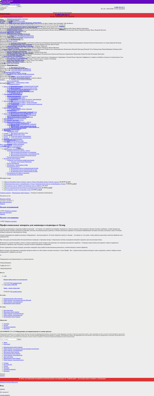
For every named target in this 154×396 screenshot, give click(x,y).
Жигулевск (3, 36)
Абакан (2, 27)
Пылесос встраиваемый (9, 207)
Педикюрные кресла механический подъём (24, 88)
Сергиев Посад (70, 57)
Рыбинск (24, 55)
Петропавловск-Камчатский (50, 54)
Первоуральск (14, 54)
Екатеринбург (4, 23)
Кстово (37, 44)
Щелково (3, 71)
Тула (36, 60)
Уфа (65, 23)
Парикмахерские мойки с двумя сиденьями (24, 102)
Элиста (19, 73)
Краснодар (11, 44)
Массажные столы (12, 131)
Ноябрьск (37, 51)
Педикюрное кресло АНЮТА (32, 186)
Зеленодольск (19, 38)
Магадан (2, 47)
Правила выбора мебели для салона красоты (15, 279)
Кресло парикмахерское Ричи (32, 187)
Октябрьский (17, 52)
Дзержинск (3, 33)
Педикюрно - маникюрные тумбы (17, 165)
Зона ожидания (8, 118)
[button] (11, 211)
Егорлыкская (4, 35)
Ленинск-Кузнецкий (14, 46)
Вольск (77, 30)
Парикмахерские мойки (18, 98)
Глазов (24, 31)
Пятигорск (101, 54)
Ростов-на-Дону (43, 23)
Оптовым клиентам (10, 327)
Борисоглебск (68, 28)
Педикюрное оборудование (12, 158)
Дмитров (19, 33)
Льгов (32, 46)
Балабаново (3, 28)
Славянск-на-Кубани (97, 57)
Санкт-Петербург (58, 23)
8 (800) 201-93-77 (119, 7)
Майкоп (17, 47)
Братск (74, 28)
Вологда (63, 30)
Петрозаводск (37, 54)
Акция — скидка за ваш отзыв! (12, 288)
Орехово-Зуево (38, 52)
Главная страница (5, 193)
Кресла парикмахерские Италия (17, 115)
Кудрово (42, 44)
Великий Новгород (6, 30)
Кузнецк (47, 44)
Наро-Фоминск (22, 49)
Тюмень (40, 60)
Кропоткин (31, 44)
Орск (45, 52)
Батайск (27, 28)
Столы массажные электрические (21, 70)
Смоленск (107, 57)
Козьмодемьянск (78, 43)
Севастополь (44, 57)
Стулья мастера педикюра (15, 174)
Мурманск (45, 47)
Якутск (2, 76)
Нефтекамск (41, 49)
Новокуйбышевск (107, 49)
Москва (23, 23)
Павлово (2, 54)
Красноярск (16, 23)
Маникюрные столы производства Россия (23, 126)
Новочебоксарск (14, 51)
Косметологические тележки (16, 157)
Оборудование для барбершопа (13, 139)
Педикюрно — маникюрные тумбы (18, 82)
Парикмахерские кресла (14, 94)
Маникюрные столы (13, 125)
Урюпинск (16, 62)
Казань (11, 23)
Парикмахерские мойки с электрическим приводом (26, 104)
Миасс (22, 47)
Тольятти (23, 60)
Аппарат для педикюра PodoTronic (21, 76)
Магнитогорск (10, 47)
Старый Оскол (19, 59)
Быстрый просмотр (6, 202)
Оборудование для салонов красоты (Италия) (17, 114)
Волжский (58, 30)
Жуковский (10, 36)
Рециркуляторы (12, 110)
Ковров (71, 43)
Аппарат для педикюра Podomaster (21, 79)
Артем (48, 27)
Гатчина (5, 31)
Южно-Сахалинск (5, 75)
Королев (112, 43)
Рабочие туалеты (12, 41)
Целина (2, 67)
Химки (9, 65)
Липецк (23, 46)
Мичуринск (27, 47)
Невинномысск (32, 49)
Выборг (88, 30)
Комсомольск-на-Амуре (102, 43)
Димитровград (11, 33)
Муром (51, 47)
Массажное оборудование (11, 130)
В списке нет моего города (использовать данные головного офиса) (20, 78)
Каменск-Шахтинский (37, 43)
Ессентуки (27, 35)
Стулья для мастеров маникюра (16, 118)
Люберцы (37, 46)
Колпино (92, 43)
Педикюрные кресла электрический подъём (24, 171)
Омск (36, 23)
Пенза (7, 54)
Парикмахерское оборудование (13, 86)
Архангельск (54, 27)
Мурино (39, 47)
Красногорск (4, 44)
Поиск (19, 6)
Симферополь (86, 57)
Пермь (20, 54)
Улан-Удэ (3, 62)
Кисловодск (64, 43)
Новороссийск (117, 49)
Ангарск (25, 27)
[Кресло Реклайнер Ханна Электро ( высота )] (18, 182)
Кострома (118, 43)
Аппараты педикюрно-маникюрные (18, 123)
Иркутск (20, 39)
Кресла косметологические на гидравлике (23, 152)
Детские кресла (15, 93)
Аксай (7, 27)
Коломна (86, 43)
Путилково (94, 54)
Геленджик (11, 31)
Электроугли (12, 73)
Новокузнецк (98, 49)
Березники (39, 28)
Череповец (17, 68)
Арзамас (37, 27)
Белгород (33, 28)
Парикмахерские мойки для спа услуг (22, 101)
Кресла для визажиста (13, 147)
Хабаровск (3, 65)
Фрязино (2, 63)
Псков (83, 54)
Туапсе (33, 60)
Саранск (28, 57)
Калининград (9, 43)
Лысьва (28, 46)
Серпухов (78, 57)
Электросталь (4, 73)
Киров (59, 43)
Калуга (15, 43)
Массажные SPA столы (18, 67)
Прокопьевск (69, 54)
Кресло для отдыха (13, 120)
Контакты (7, 328)
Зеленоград (10, 38)
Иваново (2, 39)
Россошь (2, 55)
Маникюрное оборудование (12, 122)
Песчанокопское (28, 54)
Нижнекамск (68, 49)
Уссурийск (22, 62)
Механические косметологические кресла (23, 125)
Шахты (2, 70)
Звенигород (3, 38)
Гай (1, 31)
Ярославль (11, 76)
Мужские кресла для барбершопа (17, 142)
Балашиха (16, 28)
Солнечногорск (115, 57)
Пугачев (87, 54)
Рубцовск (18, 55)
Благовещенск (59, 28)
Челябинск (70, 23)
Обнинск (3, 52)
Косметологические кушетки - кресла (18, 150)
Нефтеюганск (49, 49)
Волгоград (38, 30)
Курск (57, 44)
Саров (38, 57)
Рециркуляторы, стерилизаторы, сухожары (20, 112)
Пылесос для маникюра (9, 218)
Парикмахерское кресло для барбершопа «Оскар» (50, 184)
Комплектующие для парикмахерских (18, 90)
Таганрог (3, 60)
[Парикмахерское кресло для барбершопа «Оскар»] (19, 184)
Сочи (5, 59)
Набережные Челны (6, 49)
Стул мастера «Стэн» (24, 189)
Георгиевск (18, 31)
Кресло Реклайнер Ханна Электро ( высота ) (46, 182)
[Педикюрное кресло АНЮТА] (13, 186)
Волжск (52, 30)
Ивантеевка (9, 39)
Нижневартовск (58, 49)
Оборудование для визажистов (13, 146)
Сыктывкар (52, 59)
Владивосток (16, 30)
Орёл (26, 52)
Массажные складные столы (19, 133)
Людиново (44, 46)
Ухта (30, 62)
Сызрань (46, 59)
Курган (53, 44)
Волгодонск (45, 30)
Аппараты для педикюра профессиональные (20, 74)
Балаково (10, 28)
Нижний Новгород (78, 49)
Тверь (12, 60)
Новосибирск (30, 23)
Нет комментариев (16, 283)
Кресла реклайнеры (13, 81)
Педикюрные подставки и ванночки (18, 173)
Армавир (43, 27)
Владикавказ (24, 30)
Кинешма (53, 43)
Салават (2, 57)
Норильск (31, 51)
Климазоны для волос (13, 88)
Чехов (22, 68)
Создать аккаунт (5, 395)
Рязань (29, 55)
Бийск (52, 28)
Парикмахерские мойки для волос (17, 19)
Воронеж (82, 30)
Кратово (25, 44)
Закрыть (2, 203)
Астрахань (62, 27)
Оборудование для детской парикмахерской (20, 91)
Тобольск (17, 60)
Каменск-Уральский (24, 43)
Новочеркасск (23, 51)
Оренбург (31, 52)
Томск (28, 60)
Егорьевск (11, 35)
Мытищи (56, 47)
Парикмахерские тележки (15, 106)
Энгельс (23, 73)
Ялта (6, 76)
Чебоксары (3, 68)
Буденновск (85, 28)
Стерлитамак (29, 59)
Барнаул (22, 28)
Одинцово (9, 52)
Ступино (35, 59)
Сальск (7, 57)
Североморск (62, 57)
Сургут (41, 59)
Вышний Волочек (100, 30)
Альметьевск (18, 27)
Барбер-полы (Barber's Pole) (15, 141)
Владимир (32, 30)
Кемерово (47, 43)
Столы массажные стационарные (21, 136)
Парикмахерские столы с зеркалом (21, 109)
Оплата (6, 325)
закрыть (2, 79)
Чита (26, 68)
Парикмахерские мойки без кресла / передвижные (26, 99)
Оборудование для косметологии (14, 149)
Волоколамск (71, 30)
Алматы (11, 27)
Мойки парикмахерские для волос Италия (20, 117)
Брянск (79, 28)
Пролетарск (77, 54)
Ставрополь (11, 59)
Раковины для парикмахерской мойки (22, 36)
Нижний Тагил (88, 49)
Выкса (93, 30)
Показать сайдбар (5, 199)
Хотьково (14, 65)
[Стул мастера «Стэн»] (11, 189)
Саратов (33, 57)
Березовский (46, 28)
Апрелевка (31, 27)
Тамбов (8, 60)
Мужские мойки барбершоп (15, 144)
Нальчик (15, 49)
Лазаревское (3, 46)
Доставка (6, 323)
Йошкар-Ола (4, 41)
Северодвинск (53, 57)
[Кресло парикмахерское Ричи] (13, 187)
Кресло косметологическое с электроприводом (25, 154)
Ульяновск (9, 62)
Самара (50, 23)
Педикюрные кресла (13, 84)
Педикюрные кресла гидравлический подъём (24, 86)
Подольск (62, 54)
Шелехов (7, 70)
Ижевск (15, 39)
